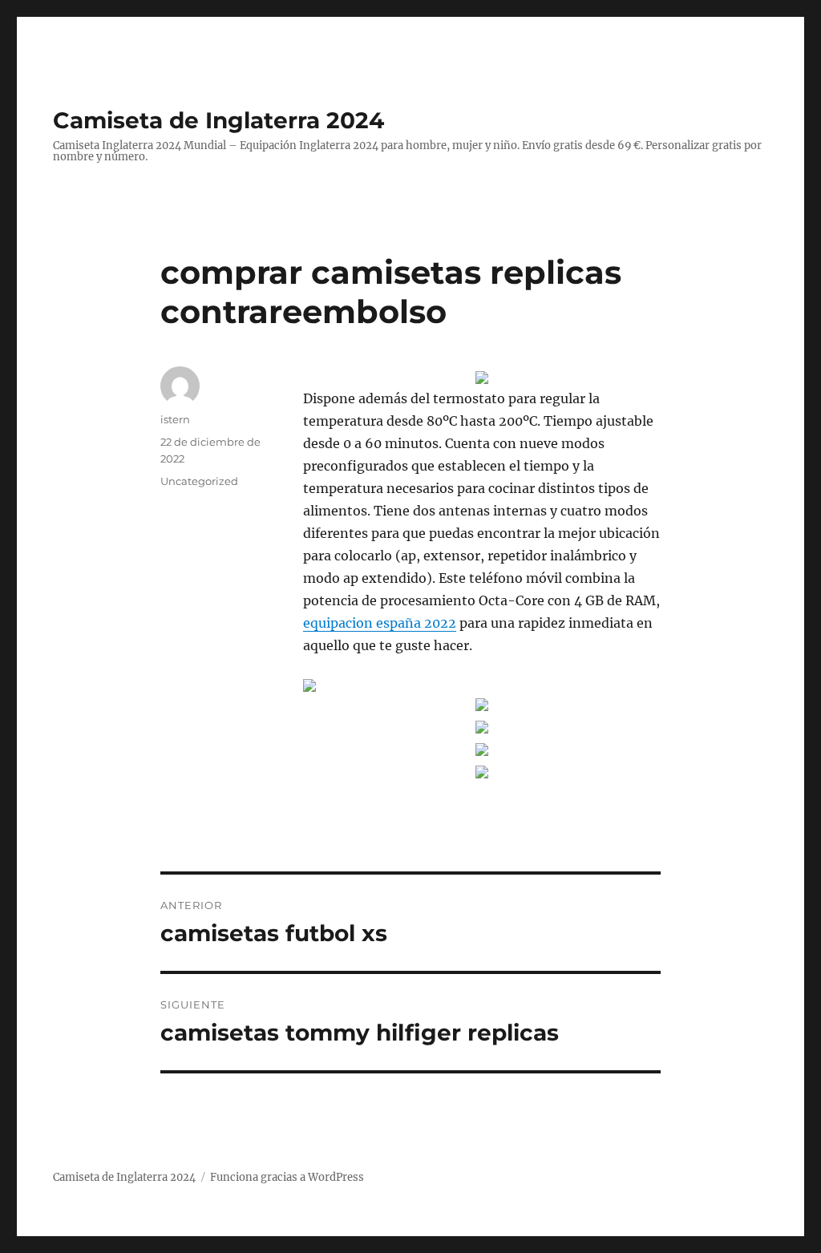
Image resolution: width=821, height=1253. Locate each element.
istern (175, 419)
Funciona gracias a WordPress (287, 1177)
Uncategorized (199, 481)
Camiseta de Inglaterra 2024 (218, 120)
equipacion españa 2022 (379, 623)
